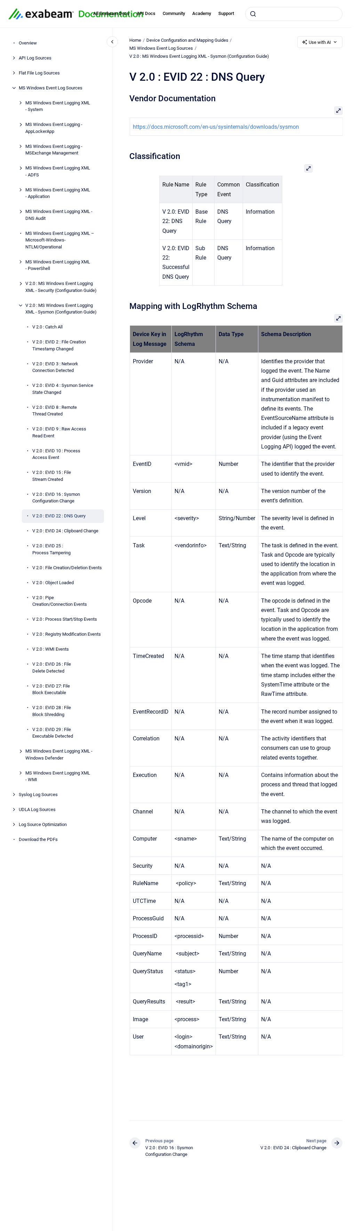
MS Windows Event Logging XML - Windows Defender (58, 754)
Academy (201, 13)
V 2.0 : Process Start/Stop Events (64, 619)
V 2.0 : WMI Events (50, 649)
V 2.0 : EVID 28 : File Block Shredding (51, 711)
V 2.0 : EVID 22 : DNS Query (59, 515)
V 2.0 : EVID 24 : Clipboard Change (65, 530)
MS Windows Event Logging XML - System (57, 106)
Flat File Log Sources (39, 73)
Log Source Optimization (43, 824)
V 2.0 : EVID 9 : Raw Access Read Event (59, 432)
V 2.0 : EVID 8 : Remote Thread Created (54, 411)
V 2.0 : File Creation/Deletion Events (67, 567)
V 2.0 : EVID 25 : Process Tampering (51, 549)
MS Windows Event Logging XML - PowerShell (57, 265)
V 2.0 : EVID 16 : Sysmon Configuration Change (56, 498)
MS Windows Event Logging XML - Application (57, 193)
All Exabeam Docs (111, 13)
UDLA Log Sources (37, 809)
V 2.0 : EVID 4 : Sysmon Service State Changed (62, 389)
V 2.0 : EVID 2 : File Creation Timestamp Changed (59, 345)
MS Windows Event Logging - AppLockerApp (53, 128)
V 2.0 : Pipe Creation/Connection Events (59, 601)
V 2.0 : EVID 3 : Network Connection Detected (55, 367)
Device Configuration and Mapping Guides (187, 40)
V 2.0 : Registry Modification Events (66, 634)
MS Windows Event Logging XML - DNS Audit (58, 215)
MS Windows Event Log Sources (50, 87)
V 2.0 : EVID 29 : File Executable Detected (52, 733)
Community (174, 13)
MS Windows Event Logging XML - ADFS (57, 171)
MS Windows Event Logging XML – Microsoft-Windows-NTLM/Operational (59, 240)
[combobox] (293, 14)
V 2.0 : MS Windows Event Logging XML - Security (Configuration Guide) (61, 287)
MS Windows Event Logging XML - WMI (57, 776)
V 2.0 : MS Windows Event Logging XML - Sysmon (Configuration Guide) (61, 309)
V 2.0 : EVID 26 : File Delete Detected (51, 667)
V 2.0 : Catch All (47, 326)
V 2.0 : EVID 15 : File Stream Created (51, 476)
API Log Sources (35, 58)
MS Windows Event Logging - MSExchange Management (53, 150)
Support (226, 13)
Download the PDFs (38, 839)
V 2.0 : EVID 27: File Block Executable (51, 689)
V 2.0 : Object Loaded (53, 582)
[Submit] (253, 13)
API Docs (146, 13)
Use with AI (320, 42)
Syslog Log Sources (38, 794)
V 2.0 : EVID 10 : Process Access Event (56, 454)
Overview (28, 43)
